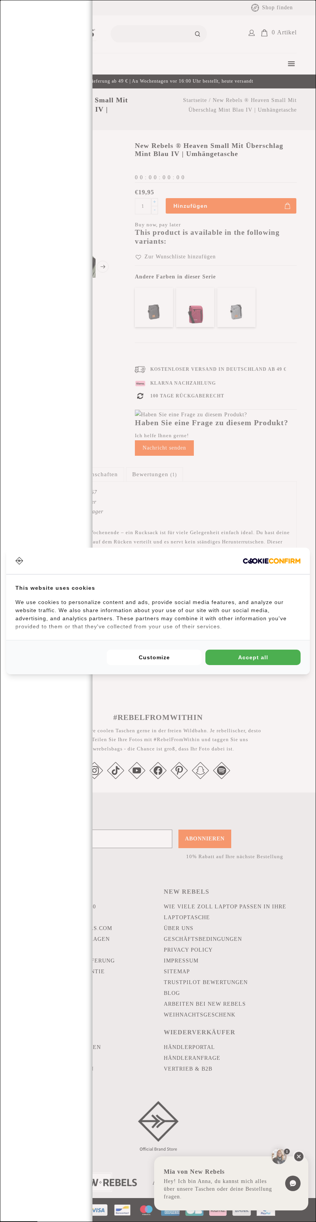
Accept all (253, 657)
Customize (154, 657)
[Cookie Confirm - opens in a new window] (272, 561)
